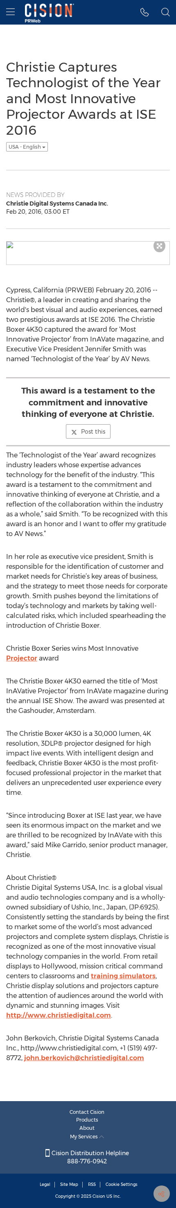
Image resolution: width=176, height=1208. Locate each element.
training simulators (123, 976)
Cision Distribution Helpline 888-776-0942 (89, 1157)
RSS (92, 1184)
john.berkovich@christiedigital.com (84, 1058)
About (87, 1128)
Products (87, 1120)
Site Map (69, 1184)
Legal (45, 1184)
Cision (99, 1196)
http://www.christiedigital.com (58, 1015)
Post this (93, 431)
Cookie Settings (122, 1184)
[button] (144, 12)
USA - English (25, 147)
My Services (84, 1136)
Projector (21, 658)
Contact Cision (87, 1112)
